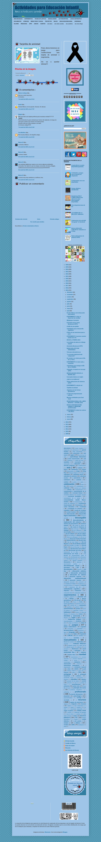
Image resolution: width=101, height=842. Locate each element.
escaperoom (81, 583)
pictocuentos (80, 677)
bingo (78, 471)
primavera (67, 686)
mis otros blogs (79, 23)
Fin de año (77, 600)
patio (73, 672)
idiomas (66, 617)
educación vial (82, 582)
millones (79, 647)
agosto (69, 301)
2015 (67, 290)
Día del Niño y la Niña (73, 545)
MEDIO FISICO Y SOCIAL (37, 21)
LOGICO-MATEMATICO (76, 18)
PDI (79, 672)
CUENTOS (42, 23)
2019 (67, 281)
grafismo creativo (79, 607)
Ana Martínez (22, 132)
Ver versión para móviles (37, 222)
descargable (80, 518)
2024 (67, 269)
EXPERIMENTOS (28, 18)
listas (69, 634)
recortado (67, 700)
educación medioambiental (75, 578)
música (83, 652)
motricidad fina (70, 652)
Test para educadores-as (74, 352)
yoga (65, 726)
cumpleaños (82, 512)
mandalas (77, 637)
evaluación (78, 590)
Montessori (75, 648)
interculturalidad (68, 621)
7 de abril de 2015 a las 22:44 (26, 137)
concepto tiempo (78, 493)
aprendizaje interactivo (78, 457)
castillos (75, 482)
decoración (71, 514)
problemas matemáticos (76, 689)
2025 (67, 267)
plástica (84, 679)
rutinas (66, 707)
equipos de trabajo (71, 583)
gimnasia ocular (80, 603)
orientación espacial (80, 667)
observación (68, 663)
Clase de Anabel (69, 745)
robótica (69, 705)
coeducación (80, 486)
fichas (72, 598)
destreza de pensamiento (71, 523)
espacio (77, 585)
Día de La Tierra (81, 535)
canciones (77, 478)
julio (68, 303)
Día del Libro (82, 540)
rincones (83, 704)
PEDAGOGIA (24, 23)
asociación (78, 462)
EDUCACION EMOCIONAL (66, 21)
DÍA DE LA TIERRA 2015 (73, 340)
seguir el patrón (68, 710)
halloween (67, 612)
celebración (69, 484)
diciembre (70, 292)
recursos (22, 75)
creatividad (83, 506)
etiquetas (67, 590)
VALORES (16, 23)
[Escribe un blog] (28, 75)
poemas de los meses (73, 681)
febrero (69, 417)
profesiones (67, 692)
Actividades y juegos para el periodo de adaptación (77, 174)
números (77, 662)
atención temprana (69, 465)
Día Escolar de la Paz (75, 550)
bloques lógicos (74, 472)
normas (76, 660)
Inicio (38, 219)
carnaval (67, 479)
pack (84, 669)
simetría (70, 712)
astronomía (67, 463)
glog (65, 605)
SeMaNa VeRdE (81, 710)
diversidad (67, 567)
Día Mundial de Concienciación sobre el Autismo (75, 555)
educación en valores (78, 574)
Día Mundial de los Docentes (78, 557)
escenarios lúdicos (68, 585)
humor (81, 614)
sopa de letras (70, 714)
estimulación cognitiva (72, 589)
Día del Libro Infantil (73, 542)
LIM (65, 634)
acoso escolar (79, 448)
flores (75, 602)
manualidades (71, 640)
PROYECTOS (48, 21)
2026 (67, 264)
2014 (67, 422)
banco (66, 469)
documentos (68, 569)
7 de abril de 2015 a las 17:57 (26, 109)
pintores (66, 679)
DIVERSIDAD (78, 21)
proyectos (67, 696)
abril (68, 310)
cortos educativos (69, 506)
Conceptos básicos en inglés (75, 377)
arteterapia (70, 460)
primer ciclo (76, 686)
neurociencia (74, 657)
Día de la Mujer (82, 533)
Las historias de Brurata (72, 750)
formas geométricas (69, 603)
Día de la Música (71, 535)
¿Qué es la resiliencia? (73, 379)
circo (82, 484)
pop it (76, 682)
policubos (69, 682)
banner (84, 469)
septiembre (70, 299)
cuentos (67, 510)
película (79, 676)
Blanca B (21, 142)
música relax (71, 654)
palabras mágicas (71, 670)
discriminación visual (72, 565)
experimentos (71, 595)
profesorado (80, 692)
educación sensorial (69, 582)
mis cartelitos (69, 23)
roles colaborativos (79, 705)
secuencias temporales (76, 709)
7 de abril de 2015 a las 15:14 (26, 99)
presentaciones (77, 684)
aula (69, 467)
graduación (83, 605)
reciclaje (79, 697)
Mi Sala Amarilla (69, 741)
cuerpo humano (71, 512)
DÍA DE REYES (71, 540)
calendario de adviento (70, 476)
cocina (72, 486)
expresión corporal (69, 596)
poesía (84, 681)
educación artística (79, 571)
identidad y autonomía (72, 616)
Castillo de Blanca (70, 743)
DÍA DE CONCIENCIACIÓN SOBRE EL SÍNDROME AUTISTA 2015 (74, 406)
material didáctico (79, 643)
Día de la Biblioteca (77, 530)
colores (69, 489)
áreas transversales (74, 458)
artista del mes (79, 460)
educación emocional (78, 573)
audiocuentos (82, 465)
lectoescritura (69, 630)
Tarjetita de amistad (72, 387)
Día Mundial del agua (72, 558)
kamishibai (71, 628)
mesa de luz (82, 645)
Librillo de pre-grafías (73, 326)
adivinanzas (76, 450)
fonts (81, 602)
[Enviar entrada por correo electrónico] (29, 73)
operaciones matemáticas (72, 665)
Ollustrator (47, 832)
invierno (79, 621)
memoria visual (72, 645)
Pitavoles (68, 748)
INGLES (56, 21)
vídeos (78, 723)
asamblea (67, 462)
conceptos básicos (69, 494)
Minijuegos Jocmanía (73, 320)
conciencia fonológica (75, 496)
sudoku (78, 714)
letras (81, 632)
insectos (84, 617)
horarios (73, 614)
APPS (30, 23)
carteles (66, 482)
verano (66, 723)
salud (72, 707)
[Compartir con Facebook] (31, 75)
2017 (67, 285)
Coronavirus (79, 505)
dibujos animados (78, 560)
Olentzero (80, 663)
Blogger (65, 832)
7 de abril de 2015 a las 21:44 (26, 127)
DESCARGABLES (18, 18)
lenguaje (72, 632)
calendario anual (78, 474)
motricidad (78, 650)
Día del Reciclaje (75, 547)
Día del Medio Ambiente (79, 543)
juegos (75, 625)
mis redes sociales (59, 23)
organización (67, 667)
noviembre (70, 294)
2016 (67, 288)
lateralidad (80, 628)
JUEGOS (36, 23)
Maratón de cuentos (69, 641)
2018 (67, 283)
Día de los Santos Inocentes (78, 538)
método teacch (70, 647)
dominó (80, 569)
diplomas (80, 562)
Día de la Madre (70, 533)
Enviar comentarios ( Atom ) (31, 226)
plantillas (74, 679)
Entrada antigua (54, 219)
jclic (65, 622)
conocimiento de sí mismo (72, 498)
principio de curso (80, 688)
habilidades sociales (78, 610)
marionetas (80, 641)
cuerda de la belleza (80, 510)
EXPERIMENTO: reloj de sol (74, 385)
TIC (76, 717)
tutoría (76, 719)
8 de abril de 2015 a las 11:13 (26, 147)
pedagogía (68, 674)
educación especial (75, 576)
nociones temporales (78, 658)
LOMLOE (70, 635)
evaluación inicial (79, 592)
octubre (69, 296)
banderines (74, 469)
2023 (67, 271)
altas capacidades (78, 451)
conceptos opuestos (81, 494)
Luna (66, 637)
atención (77, 464)
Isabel (20, 104)
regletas (66, 704)
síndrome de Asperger (80, 712)
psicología (77, 696)
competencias (79, 489)
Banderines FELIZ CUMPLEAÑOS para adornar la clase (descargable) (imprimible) (77, 198)
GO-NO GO (74, 605)
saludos (79, 707)
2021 (67, 276)
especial (83, 585)
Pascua (66, 672)
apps (72, 455)
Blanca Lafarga (22, 93)
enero (69, 419)
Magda (20, 114)
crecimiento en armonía (75, 508)
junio (68, 306)
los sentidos (80, 635)
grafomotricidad (68, 608)
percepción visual (69, 677)
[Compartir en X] (29, 75)
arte (85, 458)
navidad (82, 654)
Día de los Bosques (72, 537)
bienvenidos (70, 471)
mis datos (49, 23)
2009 (67, 433)
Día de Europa (75, 528)
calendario (67, 474)
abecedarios (67, 448)
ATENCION (26, 21)
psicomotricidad (68, 697)
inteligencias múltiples (75, 619)
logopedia (83, 634)
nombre (66, 660)
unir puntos (78, 721)
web (73, 724)
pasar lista (81, 670)
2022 (67, 274)
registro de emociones (76, 702)
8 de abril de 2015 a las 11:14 (26, 170)
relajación (74, 704)
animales (66, 453)
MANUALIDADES (52, 18)
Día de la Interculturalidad (80, 532)
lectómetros (81, 630)
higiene (78, 612)
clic (65, 486)
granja (78, 608)
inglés (73, 617)
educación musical (76, 580)
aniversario (76, 453)
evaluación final (68, 592)
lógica (75, 634)
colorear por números (80, 488)
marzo (69, 414)
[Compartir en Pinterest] (33, 75)
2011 (67, 429)
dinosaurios (68, 562)
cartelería (79, 479)
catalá (82, 482)
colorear (67, 488)
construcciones (78, 501)
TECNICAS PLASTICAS (40, 18)
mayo (68, 308)
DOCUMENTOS (17, 21)
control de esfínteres (69, 503)
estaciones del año (75, 587)
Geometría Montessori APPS (75, 346)
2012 (67, 426)
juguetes (83, 626)
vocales (66, 724)
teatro (75, 715)
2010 (67, 431)
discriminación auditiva (72, 564)
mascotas (66, 643)
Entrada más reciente (21, 219)
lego (65, 632)
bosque (82, 472)
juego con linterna (74, 622)
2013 (67, 424)
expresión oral (82, 596)
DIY (78, 567)
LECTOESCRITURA (63, 18)
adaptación (67, 450)
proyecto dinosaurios (76, 694)
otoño (76, 669)
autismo (80, 467)
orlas (69, 669)
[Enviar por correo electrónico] (26, 75)
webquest (81, 724)
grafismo (69, 607)
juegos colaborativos (70, 626)
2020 (67, 278)
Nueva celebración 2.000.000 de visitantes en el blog (78, 230)
